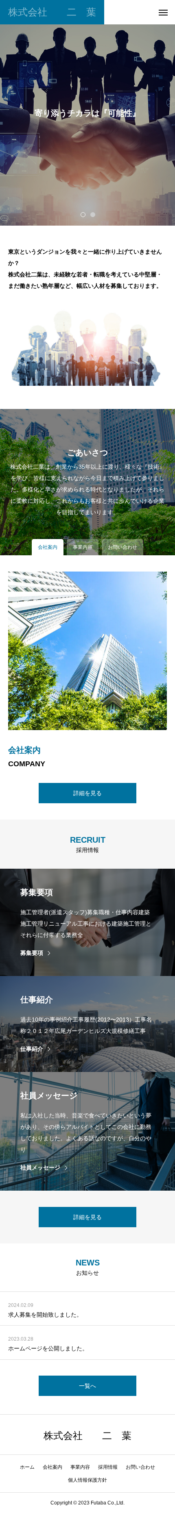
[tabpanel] (87, 113)
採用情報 (108, 1467)
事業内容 (80, 1467)
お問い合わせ (140, 1467)
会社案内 (52, 1467)
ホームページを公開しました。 (48, 1348)
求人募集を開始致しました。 (45, 1314)
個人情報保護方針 (87, 1480)
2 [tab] (93, 214)
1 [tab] (83, 214)
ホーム (27, 1467)
